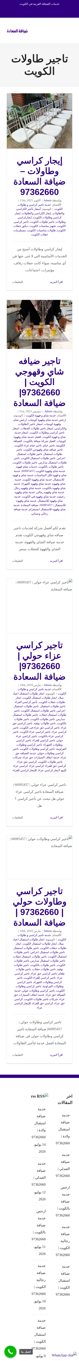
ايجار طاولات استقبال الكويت (40, 697)
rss (33, 1096)
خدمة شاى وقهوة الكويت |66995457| (43, 471)
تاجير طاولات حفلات (44, 969)
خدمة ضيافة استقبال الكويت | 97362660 (39, 1334)
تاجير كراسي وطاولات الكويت (37, 748)
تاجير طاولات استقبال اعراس (48, 952)
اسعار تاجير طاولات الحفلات (37, 428)
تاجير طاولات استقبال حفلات (30, 956)
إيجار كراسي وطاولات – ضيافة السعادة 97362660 (39, 121)
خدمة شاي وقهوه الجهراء (36, 483)
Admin (47, 200)
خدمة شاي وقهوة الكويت (37, 479)
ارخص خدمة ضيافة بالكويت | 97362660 (39, 1225)
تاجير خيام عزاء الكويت (28, 445)
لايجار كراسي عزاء (49, 770)
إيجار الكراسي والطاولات (36, 213)
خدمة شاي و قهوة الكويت (41, 415)
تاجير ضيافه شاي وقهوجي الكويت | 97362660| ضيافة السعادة (39, 324)
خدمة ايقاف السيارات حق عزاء (41, 757)
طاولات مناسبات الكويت (41, 230)
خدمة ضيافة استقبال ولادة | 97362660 (39, 1123)
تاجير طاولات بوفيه (45, 723)
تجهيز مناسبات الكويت (43, 226)
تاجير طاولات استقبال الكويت (38, 458)
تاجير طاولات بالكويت (51, 466)
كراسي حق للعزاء (55, 766)
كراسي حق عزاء (27, 761)
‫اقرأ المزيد (56, 282)
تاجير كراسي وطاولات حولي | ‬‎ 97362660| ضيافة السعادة (39, 857)
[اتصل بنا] (10, 1352)
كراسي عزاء (36, 766)
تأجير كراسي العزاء (26, 702)
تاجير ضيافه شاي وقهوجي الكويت (43, 449)
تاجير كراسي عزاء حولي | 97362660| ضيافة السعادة (39, 606)
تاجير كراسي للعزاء (43, 740)
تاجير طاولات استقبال (52, 706)
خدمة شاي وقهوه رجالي (50, 492)
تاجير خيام (49, 445)
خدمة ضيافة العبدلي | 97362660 (39, 1174)
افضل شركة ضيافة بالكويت (39, 441)
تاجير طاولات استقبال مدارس (48, 960)
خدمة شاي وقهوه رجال (27, 488)
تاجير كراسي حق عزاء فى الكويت (40, 727)
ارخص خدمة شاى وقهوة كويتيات (47, 419)
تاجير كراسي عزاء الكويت (35, 731)
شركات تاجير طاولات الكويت (41, 999)
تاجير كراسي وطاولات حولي (38, 990)
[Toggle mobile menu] (70, 30)
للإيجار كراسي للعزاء (25, 770)
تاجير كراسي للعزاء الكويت (40, 977)
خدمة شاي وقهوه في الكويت (39, 496)
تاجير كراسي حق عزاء (44, 973)
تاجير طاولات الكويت (42, 221)
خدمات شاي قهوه (26, 466)
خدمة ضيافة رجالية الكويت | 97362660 (39, 1280)
